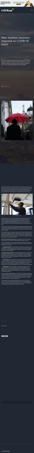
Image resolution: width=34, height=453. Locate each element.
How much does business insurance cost (9, 239)
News (2, 85)
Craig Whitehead (5, 140)
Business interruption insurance (11, 220)
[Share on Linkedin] (5, 336)
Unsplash (8, 140)
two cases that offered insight (8, 273)
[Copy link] (7, 336)
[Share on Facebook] (4, 336)
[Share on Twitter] (2, 336)
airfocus (17, 215)
